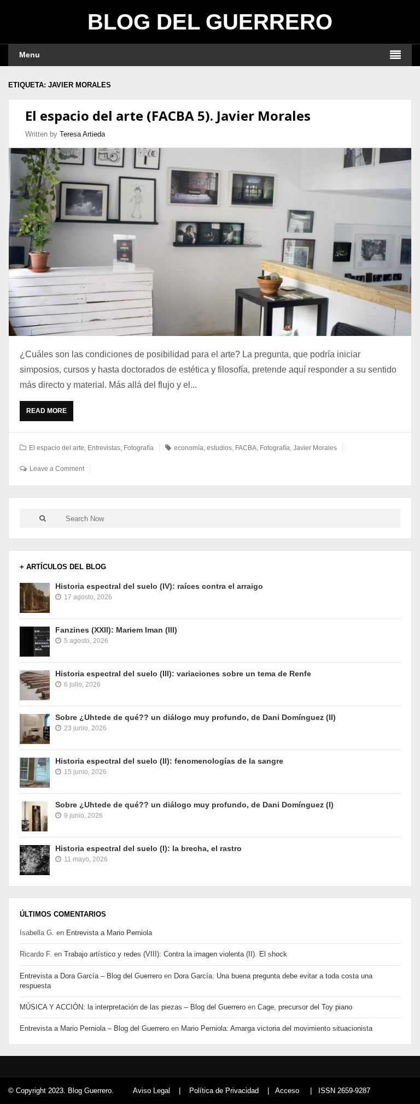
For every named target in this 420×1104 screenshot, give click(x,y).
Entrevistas (104, 448)
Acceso (287, 1091)
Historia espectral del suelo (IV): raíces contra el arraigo (159, 586)
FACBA (245, 448)
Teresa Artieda (82, 134)
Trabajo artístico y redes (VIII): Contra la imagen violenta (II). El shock (175, 954)
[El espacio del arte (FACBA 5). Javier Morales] (210, 242)
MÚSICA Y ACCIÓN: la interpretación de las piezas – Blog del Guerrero (133, 1007)
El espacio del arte (56, 448)
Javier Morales (315, 448)
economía (188, 448)
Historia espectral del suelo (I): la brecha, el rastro (148, 848)
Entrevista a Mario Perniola (109, 933)
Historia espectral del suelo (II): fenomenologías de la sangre (169, 761)
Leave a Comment (57, 469)
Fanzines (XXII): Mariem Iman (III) (116, 629)
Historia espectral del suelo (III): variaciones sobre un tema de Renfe (183, 673)
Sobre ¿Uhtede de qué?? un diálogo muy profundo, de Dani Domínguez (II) (195, 717)
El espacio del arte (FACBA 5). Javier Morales (168, 116)
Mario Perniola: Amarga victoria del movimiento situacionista (276, 1028)
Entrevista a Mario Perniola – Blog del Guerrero (94, 1028)
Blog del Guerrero (210, 22)
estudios (219, 448)
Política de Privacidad (224, 1091)
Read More (49, 414)
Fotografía (139, 448)
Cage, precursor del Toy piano (305, 1007)
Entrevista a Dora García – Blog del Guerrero (91, 976)
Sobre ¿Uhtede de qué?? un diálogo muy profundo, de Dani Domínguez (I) (194, 804)
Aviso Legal (151, 1091)
